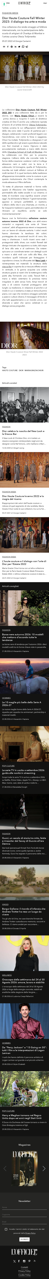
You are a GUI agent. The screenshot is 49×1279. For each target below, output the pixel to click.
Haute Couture (10, 370)
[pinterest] (12, 47)
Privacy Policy (30, 1233)
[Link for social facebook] (19, 1261)
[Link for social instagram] (24, 1261)
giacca (5, 266)
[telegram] (27, 47)
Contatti (24, 1267)
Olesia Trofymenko (37, 125)
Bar (10, 266)
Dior (21, 370)
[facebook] (8, 47)
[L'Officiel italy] (24, 3)
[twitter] (19, 47)
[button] (44, 1168)
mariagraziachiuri (34, 370)
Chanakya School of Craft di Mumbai (24, 152)
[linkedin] (15, 47)
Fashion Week (10, 13)
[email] (4, 47)
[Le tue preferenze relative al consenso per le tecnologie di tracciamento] (4, 4)
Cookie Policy (24, 1275)
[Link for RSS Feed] (34, 1261)
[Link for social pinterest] (29, 1261)
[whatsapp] (23, 47)
